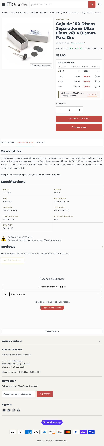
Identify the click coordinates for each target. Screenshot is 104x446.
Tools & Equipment (19, 12)
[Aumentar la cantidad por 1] (79, 109)
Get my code (50, 427)
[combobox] (59, 4)
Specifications (25, 142)
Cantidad (61, 104)
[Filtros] (5, 294)
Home (4, 12)
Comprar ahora (79, 127)
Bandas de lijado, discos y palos (64, 12)
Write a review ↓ (12, 260)
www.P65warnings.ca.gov (49, 240)
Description (7, 142)
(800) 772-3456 (23, 364)
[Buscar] (91, 4)
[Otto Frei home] (17, 4)
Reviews (40, 142)
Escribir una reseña (52, 307)
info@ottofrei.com (15, 361)
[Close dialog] (72, 378)
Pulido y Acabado (39, 12)
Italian (65, 19)
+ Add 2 (92, 94)
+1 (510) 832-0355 (16, 367)
